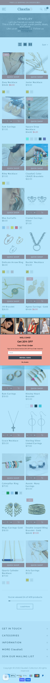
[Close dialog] (48, 319)
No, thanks (25, 362)
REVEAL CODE (25, 357)
